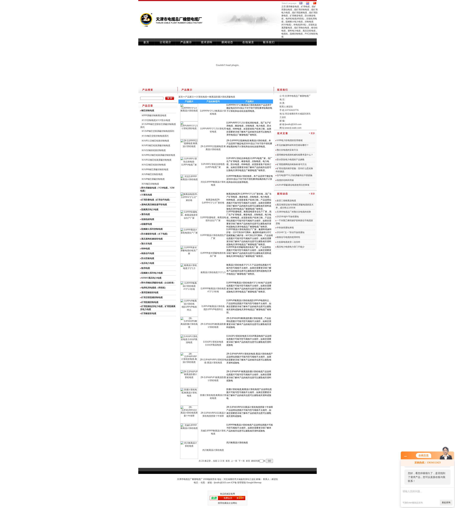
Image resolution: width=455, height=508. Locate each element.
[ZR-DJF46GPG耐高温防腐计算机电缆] (189, 334)
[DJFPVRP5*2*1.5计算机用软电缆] (189, 138)
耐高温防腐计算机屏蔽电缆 (222, 97)
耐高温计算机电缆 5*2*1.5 (213, 272)
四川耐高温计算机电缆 (213, 450)
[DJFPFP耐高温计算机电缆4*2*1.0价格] (189, 298)
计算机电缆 (201, 97)
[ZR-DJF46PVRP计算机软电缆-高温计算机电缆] (189, 369)
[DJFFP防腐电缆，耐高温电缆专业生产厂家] (189, 227)
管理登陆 (241, 482)
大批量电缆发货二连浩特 (288, 242)
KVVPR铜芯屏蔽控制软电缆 (155, 169)
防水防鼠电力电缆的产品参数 (290, 159)
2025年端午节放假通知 (288, 216)
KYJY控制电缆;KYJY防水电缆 (156, 120)
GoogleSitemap (253, 482)
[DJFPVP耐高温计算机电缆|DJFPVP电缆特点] (189, 316)
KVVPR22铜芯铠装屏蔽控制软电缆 (158, 155)
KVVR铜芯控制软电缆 (152, 174)
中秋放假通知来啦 (285, 227)
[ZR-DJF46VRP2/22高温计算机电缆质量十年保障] (189, 422)
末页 (248, 461)
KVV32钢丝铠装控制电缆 (154, 150)
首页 (180, 97)
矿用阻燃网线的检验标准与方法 (292, 164)
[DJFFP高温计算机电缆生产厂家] (189, 245)
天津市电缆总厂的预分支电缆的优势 (294, 212)
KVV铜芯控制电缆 (150, 184)
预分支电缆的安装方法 (287, 150)
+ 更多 (312, 133)
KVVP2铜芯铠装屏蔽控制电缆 (156, 145)
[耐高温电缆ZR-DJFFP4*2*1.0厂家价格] (189, 209)
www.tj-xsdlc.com (293, 128)
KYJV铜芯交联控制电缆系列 (155, 136)
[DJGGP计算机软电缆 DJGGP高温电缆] (189, 351)
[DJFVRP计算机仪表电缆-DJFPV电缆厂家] (189, 174)
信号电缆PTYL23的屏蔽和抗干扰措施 (294, 175)
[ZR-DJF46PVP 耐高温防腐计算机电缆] (189, 387)
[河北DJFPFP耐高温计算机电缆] (189, 191)
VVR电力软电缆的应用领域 (290, 140)
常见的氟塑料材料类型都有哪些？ (293, 145)
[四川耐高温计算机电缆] (189, 458)
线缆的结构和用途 (285, 180)
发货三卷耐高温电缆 (286, 200)
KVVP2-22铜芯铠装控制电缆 (155, 140)
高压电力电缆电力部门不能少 (290, 247)
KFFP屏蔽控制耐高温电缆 (154, 115)
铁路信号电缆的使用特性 (288, 237)
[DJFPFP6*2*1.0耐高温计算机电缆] (189, 120)
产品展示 (189, 97)
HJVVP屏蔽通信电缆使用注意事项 (293, 185)
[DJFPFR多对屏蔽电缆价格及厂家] (189, 263)
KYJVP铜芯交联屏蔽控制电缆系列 (158, 131)
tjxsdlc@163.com (293, 124)
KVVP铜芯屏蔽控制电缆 (153, 179)
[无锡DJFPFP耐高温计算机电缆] (189, 440)
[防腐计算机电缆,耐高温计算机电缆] (189, 405)
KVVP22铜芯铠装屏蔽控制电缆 (156, 160)
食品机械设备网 (227, 494)
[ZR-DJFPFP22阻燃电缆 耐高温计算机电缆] (189, 156)
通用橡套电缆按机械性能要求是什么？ (295, 155)
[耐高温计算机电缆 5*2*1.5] (189, 280)
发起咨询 (446, 502)
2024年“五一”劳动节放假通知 (290, 232)
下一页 (241, 461)
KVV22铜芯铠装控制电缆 (154, 164)
